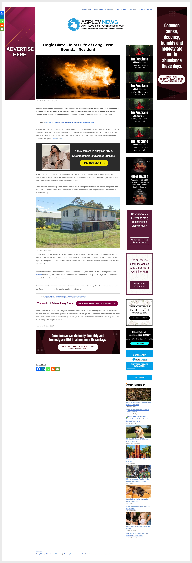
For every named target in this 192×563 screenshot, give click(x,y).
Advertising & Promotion (105, 554)
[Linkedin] (43, 369)
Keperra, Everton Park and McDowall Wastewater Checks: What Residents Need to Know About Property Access (137, 419)
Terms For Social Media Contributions (86, 554)
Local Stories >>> (139, 377)
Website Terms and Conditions (53, 554)
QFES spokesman (57, 138)
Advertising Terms (68, 554)
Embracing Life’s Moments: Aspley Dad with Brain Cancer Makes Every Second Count (69, 122)
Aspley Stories (86, 9)
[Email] (57, 369)
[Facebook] (38, 369)
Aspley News (39, 552)
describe (39, 274)
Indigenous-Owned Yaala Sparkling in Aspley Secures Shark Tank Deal (64, 297)
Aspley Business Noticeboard (103, 9)
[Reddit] (53, 369)
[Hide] (1, 33)
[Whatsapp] (48, 369)
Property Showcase (145, 9)
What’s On (133, 9)
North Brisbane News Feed (136, 385)
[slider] (141, 203)
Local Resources (121, 9)
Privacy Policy (39, 554)
